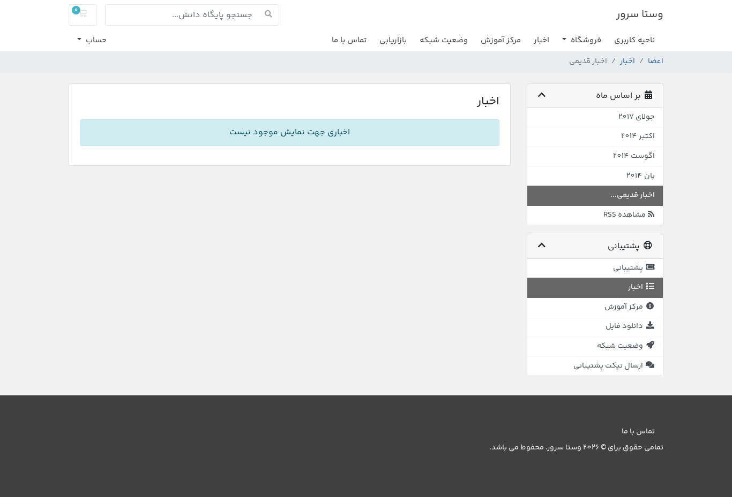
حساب (95, 40)
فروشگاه (585, 40)
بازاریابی (393, 40)
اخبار (541, 40)
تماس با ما (349, 40)
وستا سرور (639, 14)
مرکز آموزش (501, 40)
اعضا (655, 61)
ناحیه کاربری (634, 40)
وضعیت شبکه (444, 40)
